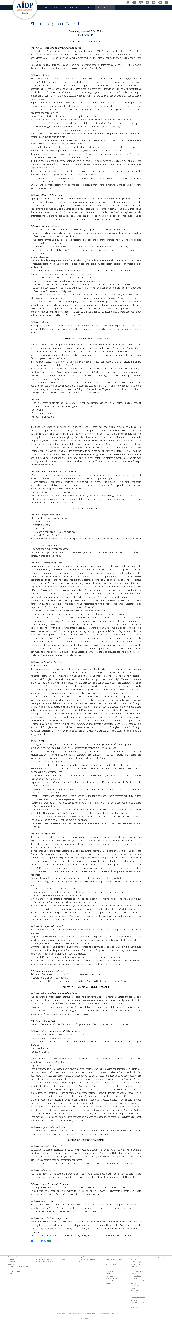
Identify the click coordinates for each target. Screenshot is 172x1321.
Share (36, 1241)
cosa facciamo (136, 1257)
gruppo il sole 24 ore (113, 1264)
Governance (12, 1262)
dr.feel (108, 1262)
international (135, 1286)
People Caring (136, 1293)
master (133, 1288)
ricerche (134, 1300)
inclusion (134, 1278)
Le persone (12, 1264)
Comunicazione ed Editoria (140, 1269)
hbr (107, 1266)
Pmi (132, 1295)
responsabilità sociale (138, 1298)
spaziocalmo (110, 1281)
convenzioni (111, 1257)
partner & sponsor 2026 (44, 1262)
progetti (82, 1257)
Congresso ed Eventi (138, 1271)
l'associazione (14, 1257)
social (133, 1305)
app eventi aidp (65, 1259)
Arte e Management (138, 1262)
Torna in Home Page (105, 7)
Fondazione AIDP (14, 1271)
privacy (161, 1257)
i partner (39, 1257)
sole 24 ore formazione (114, 1278)
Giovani (133, 1273)
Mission (11, 1259)
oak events (110, 1271)
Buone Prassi (135, 1264)
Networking (135, 1290)
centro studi (135, 1266)
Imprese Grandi (136, 1276)
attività (10, 1273)
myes (108, 1269)
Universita (134, 1307)
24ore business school (114, 1259)
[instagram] (167, 2)
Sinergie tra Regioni (138, 1302)
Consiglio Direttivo (71, 7)
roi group (109, 1276)
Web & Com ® (84, 1318)
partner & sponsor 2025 (44, 1259)
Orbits (108, 1273)
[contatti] (135, 2)
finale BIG (89, 7)
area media (65, 1257)
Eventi (47, 7)
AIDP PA (133, 1259)
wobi (108, 1283)
